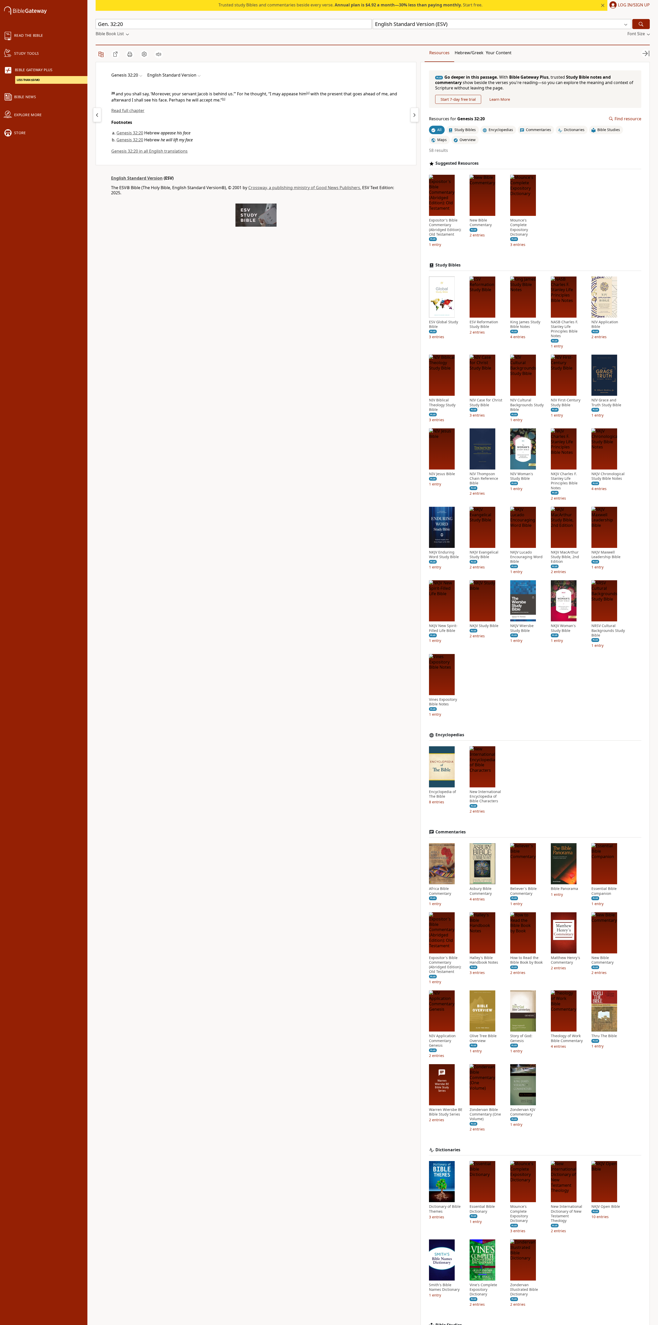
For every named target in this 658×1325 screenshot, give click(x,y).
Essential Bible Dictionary (482, 1208)
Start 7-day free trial (458, 99)
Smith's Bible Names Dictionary (444, 1287)
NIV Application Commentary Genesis (442, 1040)
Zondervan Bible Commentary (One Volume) (485, 1114)
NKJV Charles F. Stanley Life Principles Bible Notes (564, 481)
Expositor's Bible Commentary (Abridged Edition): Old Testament (445, 227)
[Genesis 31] (97, 115)
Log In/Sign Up (634, 5)
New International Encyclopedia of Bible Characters (485, 796)
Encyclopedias (449, 735)
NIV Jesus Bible (442, 474)
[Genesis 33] (414, 115)
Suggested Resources (457, 163)
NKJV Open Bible (605, 1206)
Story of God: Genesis (521, 1038)
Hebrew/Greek (469, 53)
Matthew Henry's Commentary (565, 960)
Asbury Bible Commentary (481, 891)
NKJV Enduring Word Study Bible (444, 554)
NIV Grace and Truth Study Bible (606, 402)
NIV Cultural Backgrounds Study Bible (527, 405)
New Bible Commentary (481, 222)
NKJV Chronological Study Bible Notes (608, 476)
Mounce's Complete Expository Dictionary (519, 227)
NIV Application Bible (604, 324)
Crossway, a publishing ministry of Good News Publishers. (304, 187)
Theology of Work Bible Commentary (567, 1038)
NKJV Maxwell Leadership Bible (605, 554)
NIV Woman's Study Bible (521, 476)
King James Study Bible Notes (525, 324)
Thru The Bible (604, 1036)
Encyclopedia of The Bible (442, 794)
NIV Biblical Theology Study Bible (442, 405)
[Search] (641, 24)
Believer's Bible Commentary (523, 891)
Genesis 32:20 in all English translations (149, 151)
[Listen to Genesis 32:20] (158, 54)
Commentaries (450, 832)
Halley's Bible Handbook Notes (484, 960)
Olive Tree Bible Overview (483, 1038)
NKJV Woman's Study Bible (563, 628)
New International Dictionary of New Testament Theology (566, 1213)
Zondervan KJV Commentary (522, 1112)
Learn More (499, 99)
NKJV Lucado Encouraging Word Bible (526, 557)
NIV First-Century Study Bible (565, 402)
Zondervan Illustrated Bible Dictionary (524, 1289)
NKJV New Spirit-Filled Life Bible (443, 628)
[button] (628, 5)
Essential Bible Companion (604, 891)
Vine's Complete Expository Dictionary (483, 1289)
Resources (439, 53)
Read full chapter (127, 110)
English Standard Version (137, 178)
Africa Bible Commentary (440, 891)
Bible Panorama (564, 888)
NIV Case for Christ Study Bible (486, 402)
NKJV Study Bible (484, 625)
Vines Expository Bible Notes (443, 701)
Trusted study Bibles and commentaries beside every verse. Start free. (350, 5)
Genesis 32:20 (129, 133)
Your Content (498, 53)
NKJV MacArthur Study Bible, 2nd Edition (565, 557)
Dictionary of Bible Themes (445, 1208)
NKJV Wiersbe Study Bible (522, 628)
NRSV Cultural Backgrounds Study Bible (608, 630)
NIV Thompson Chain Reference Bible (484, 478)
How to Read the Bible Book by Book (526, 960)
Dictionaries (447, 1150)
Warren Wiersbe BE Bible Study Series (445, 1112)
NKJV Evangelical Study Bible (484, 554)
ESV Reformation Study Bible (484, 324)
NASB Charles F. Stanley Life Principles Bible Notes (564, 329)
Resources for (457, 119)
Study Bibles (448, 265)
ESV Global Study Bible (443, 324)
